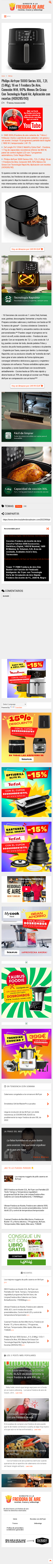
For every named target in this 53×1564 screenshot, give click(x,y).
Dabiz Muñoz (41, 1157)
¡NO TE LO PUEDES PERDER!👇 (19, 1168)
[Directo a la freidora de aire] (26, 11)
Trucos (15, 1523)
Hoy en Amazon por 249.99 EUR (26, 249)
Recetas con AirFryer (38, 1519)
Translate (18, 707)
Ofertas (10, 76)
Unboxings (38, 1523)
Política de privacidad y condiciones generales (15, 1529)
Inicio (3, 76)
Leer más (19, 1393)
